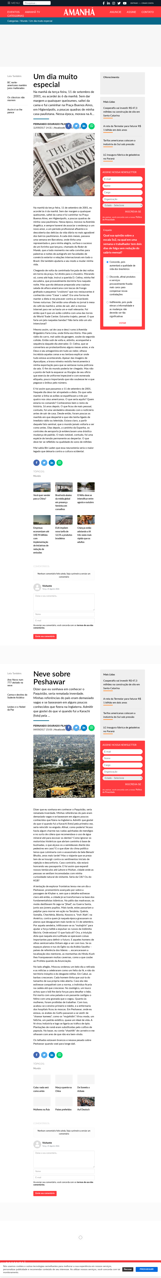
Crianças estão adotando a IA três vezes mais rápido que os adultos (84, 535)
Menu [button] (15, 3)
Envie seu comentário (45, 636)
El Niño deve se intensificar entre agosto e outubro (85, 499)
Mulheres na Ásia (41, 1110)
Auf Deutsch (83, 1110)
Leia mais (80, 1237)
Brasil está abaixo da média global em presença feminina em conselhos (63, 502)
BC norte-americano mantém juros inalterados (17, 85)
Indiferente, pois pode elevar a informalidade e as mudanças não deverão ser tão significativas (122, 309)
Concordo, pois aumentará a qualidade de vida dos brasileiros (122, 265)
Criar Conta (148, 3)
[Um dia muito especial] (64, 164)
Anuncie (115, 12)
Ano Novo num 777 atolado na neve (15, 683)
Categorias (15, 16)
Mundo (37, 476)
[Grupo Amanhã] (79, 11)
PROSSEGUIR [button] (146, 1269)
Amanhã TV (32, 12)
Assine (131, 12)
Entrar (134, 3)
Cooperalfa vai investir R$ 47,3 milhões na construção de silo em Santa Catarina (121, 112)
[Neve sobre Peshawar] (64, 766)
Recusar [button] (128, 1269)
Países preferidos (63, 1110)
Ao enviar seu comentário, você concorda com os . (63, 626)
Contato (148, 12)
